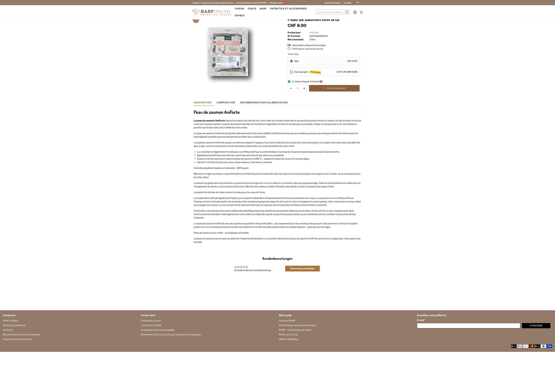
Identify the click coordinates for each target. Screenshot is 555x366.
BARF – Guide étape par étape (295, 330)
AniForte (314, 32)
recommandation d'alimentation (264, 102)
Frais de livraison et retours (17, 339)
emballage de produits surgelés (158, 330)
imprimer (8, 330)
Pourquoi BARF (287, 320)
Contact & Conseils (151, 325)
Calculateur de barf (151, 320)
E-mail (421, 320)
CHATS (252, 8)
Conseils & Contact (332, 2)
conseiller (348, 2)
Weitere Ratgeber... (289, 339)
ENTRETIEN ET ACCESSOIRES (288, 8)
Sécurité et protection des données (21, 334)
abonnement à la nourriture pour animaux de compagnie (171, 334)
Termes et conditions (14, 325)
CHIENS (239, 8)
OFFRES (240, 15)
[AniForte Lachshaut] (227, 51)
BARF (263, 8)
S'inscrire (536, 325)
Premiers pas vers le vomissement (297, 325)
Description (203, 102)
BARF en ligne (10, 320)
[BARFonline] (211, 12)
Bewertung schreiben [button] (302, 268)
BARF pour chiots (288, 334)
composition (226, 102)
